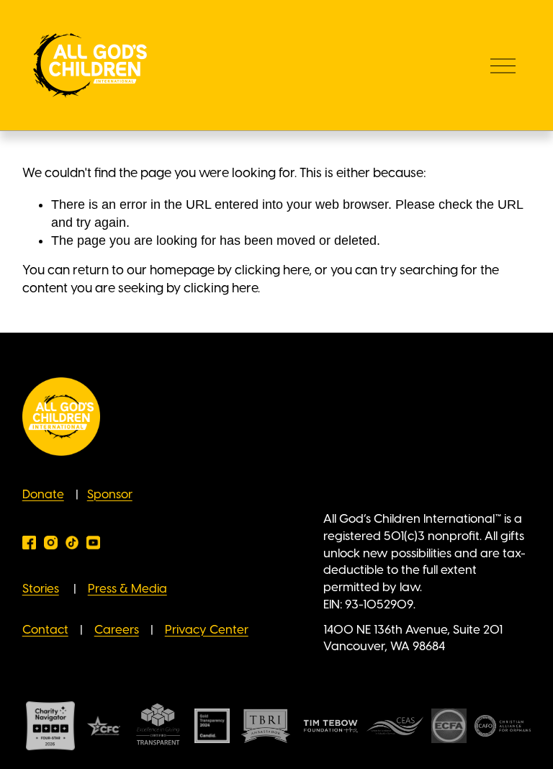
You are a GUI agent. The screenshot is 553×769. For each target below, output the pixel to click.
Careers (116, 630)
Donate (43, 494)
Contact (45, 630)
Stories (40, 589)
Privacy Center (206, 630)
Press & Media (127, 589)
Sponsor (109, 494)
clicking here (272, 270)
